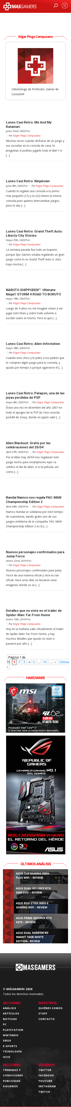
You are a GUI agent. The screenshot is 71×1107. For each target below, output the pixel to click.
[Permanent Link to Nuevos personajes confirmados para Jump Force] (35, 543)
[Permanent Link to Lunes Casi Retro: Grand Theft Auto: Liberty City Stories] (35, 222)
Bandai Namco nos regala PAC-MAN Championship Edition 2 (33, 499)
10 (45, 662)
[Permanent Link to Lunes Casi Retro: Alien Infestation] (35, 334)
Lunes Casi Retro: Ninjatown (28, 181)
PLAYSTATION (13, 1030)
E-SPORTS (10, 1046)
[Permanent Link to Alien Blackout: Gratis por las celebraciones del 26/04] (35, 434)
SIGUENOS (10, 1086)
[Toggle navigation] (65, 5)
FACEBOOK (46, 1075)
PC (5, 1024)
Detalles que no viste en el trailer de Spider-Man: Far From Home (34, 613)
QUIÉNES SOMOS (50, 1008)
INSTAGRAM (47, 1086)
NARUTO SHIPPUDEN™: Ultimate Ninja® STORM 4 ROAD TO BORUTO (33, 292)
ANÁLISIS (9, 1008)
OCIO (6, 1057)
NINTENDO (11, 1035)
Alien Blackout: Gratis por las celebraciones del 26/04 (28, 445)
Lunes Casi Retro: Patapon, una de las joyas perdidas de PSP (35, 395)
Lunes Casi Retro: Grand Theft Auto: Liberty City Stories (34, 233)
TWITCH (44, 1092)
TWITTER (44, 1070)
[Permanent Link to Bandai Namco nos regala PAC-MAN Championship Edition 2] (35, 488)
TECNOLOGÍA (12, 1051)
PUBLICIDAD (12, 1081)
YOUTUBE (45, 1081)
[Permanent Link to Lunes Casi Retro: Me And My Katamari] (35, 113)
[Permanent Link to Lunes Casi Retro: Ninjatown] (35, 172)
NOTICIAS (10, 1019)
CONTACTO (46, 1019)
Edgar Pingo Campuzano (26, 135)
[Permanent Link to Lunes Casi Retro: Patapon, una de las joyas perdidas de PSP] (35, 384)
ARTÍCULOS (11, 1013)
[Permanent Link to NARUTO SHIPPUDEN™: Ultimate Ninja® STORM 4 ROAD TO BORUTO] (35, 280)
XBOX (7, 1040)
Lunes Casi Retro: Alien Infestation (33, 344)
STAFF (42, 1013)
